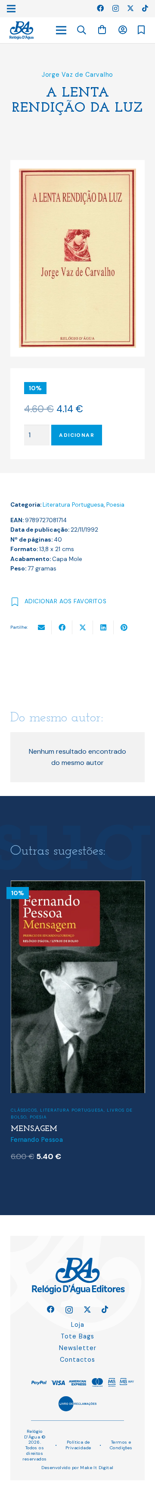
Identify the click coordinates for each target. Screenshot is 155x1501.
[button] (82, 30)
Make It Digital (96, 1467)
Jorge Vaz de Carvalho (77, 74)
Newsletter (77, 1348)
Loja (77, 1325)
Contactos (77, 1359)
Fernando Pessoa (37, 1140)
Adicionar (76, 435)
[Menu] (61, 30)
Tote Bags (77, 1336)
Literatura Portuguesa (73, 504)
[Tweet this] (82, 627)
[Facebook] (100, 8)
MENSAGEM (34, 1129)
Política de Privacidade (78, 1445)
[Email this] (41, 627)
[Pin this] (124, 627)
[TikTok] (145, 8)
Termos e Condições (121, 1445)
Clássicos (24, 1110)
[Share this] (62, 627)
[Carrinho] (102, 30)
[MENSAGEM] (78, 885)
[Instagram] (115, 9)
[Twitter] (130, 8)
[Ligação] (21, 30)
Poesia (115, 504)
